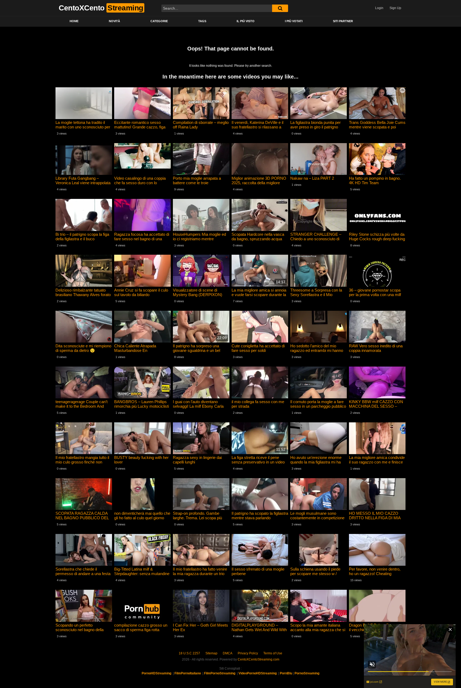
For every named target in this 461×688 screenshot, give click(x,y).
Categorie (159, 21)
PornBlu (286, 673)
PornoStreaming (307, 673)
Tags (202, 21)
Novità (114, 21)
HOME (74, 21)
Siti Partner (343, 21)
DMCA (227, 653)
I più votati (294, 21)
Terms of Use (272, 653)
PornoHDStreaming (156, 673)
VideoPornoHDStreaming (258, 673)
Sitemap (211, 653)
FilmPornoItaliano (187, 673)
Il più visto (246, 21)
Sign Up (395, 8)
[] (280, 8)
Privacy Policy (248, 653)
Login (379, 8)
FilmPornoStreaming (219, 673)
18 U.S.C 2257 (189, 653)
